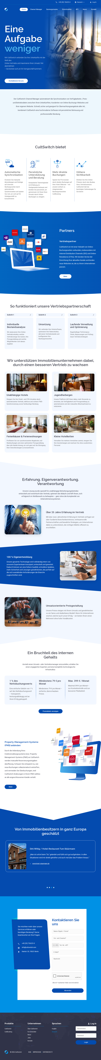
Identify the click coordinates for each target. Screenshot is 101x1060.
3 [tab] (52, 888)
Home (24, 9)
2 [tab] (49, 888)
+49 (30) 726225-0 (64, 2)
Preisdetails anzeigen (50, 711)
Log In (93, 2)
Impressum (37, 1052)
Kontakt (93, 9)
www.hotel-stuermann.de (40, 864)
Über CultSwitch (33, 1028)
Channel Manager (36, 9)
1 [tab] (47, 888)
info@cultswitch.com (29, 947)
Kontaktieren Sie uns (16, 81)
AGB (29, 1052)
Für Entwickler (32, 1032)
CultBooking (8, 1032)
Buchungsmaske (52, 9)
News (85, 9)
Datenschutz (48, 1052)
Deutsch (54, 1032)
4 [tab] (54, 888)
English (54, 1028)
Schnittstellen (67, 9)
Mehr (65, 276)
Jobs (29, 1038)
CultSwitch (8, 1028)
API (77, 9)
